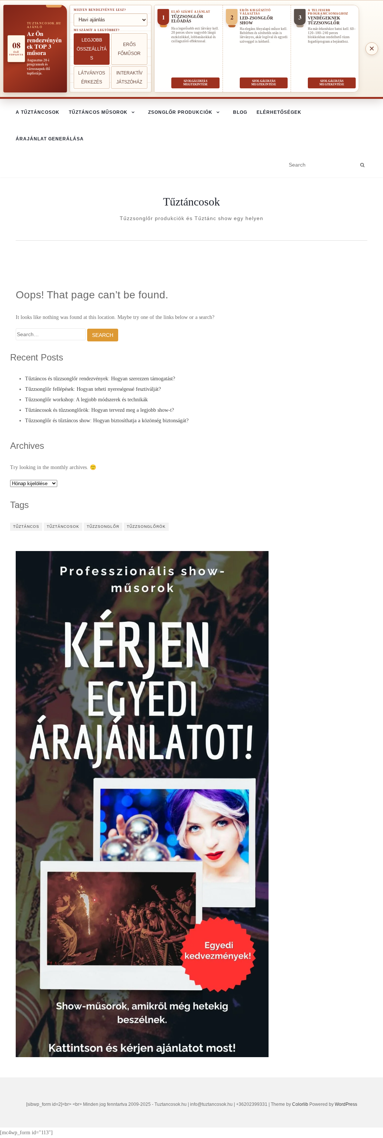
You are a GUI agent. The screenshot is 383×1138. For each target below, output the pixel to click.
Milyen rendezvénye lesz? (100, 10)
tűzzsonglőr (103, 526)
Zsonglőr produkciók (180, 112)
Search (102, 335)
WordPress (346, 1104)
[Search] (362, 165)
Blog (240, 112)
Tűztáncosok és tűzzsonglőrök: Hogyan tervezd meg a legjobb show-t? (99, 410)
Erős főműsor (129, 49)
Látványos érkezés (91, 77)
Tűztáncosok (191, 201)
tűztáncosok (63, 526)
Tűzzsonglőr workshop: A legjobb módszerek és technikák (86, 399)
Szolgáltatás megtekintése (195, 82)
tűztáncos (26, 526)
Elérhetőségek (279, 112)
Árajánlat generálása (50, 139)
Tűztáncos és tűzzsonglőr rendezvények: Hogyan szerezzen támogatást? (100, 378)
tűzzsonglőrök (146, 526)
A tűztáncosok (37, 112)
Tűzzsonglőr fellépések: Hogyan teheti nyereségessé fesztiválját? (93, 389)
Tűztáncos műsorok (98, 112)
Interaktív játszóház (129, 77)
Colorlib (300, 1104)
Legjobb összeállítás (92, 49)
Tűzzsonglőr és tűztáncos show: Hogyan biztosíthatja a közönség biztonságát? (107, 420)
